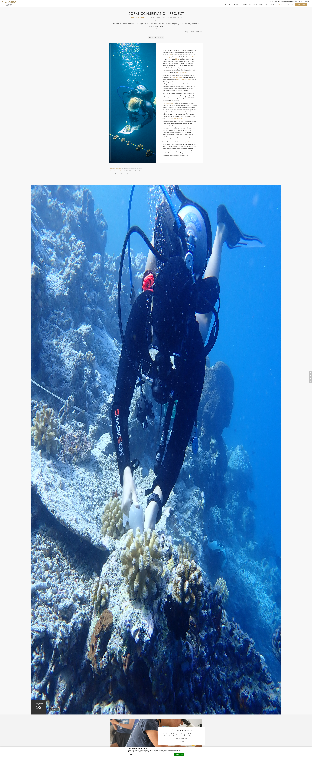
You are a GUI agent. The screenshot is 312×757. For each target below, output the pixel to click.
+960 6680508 (275, 1)
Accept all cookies (179, 754)
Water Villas (237, 4)
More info (181, 741)
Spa (266, 4)
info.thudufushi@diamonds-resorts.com (132, 171)
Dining (261, 4)
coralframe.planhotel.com (166, 17)
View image (53, 709)
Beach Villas (228, 4)
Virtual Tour (290, 4)
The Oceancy (175, 100)
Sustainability (281, 4)
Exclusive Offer (246, 4)
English (307, 1)
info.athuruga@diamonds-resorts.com (289, 1)
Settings (131, 754)
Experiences (272, 4)
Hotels (300, 1)
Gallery (255, 4)
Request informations (155, 37)
